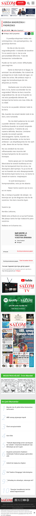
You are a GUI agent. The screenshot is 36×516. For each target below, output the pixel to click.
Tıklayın (18, 271)
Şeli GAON (23, 235)
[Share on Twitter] (29, 33)
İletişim (19, 242)
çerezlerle (21, 513)
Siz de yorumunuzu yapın (25, 251)
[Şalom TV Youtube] (18, 285)
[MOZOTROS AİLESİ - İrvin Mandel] (18, 386)
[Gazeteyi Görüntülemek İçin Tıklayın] (18, 340)
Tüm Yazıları (21, 240)
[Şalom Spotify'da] (18, 303)
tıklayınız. (8, 515)
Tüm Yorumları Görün (26, 260)
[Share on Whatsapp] (32, 33)
